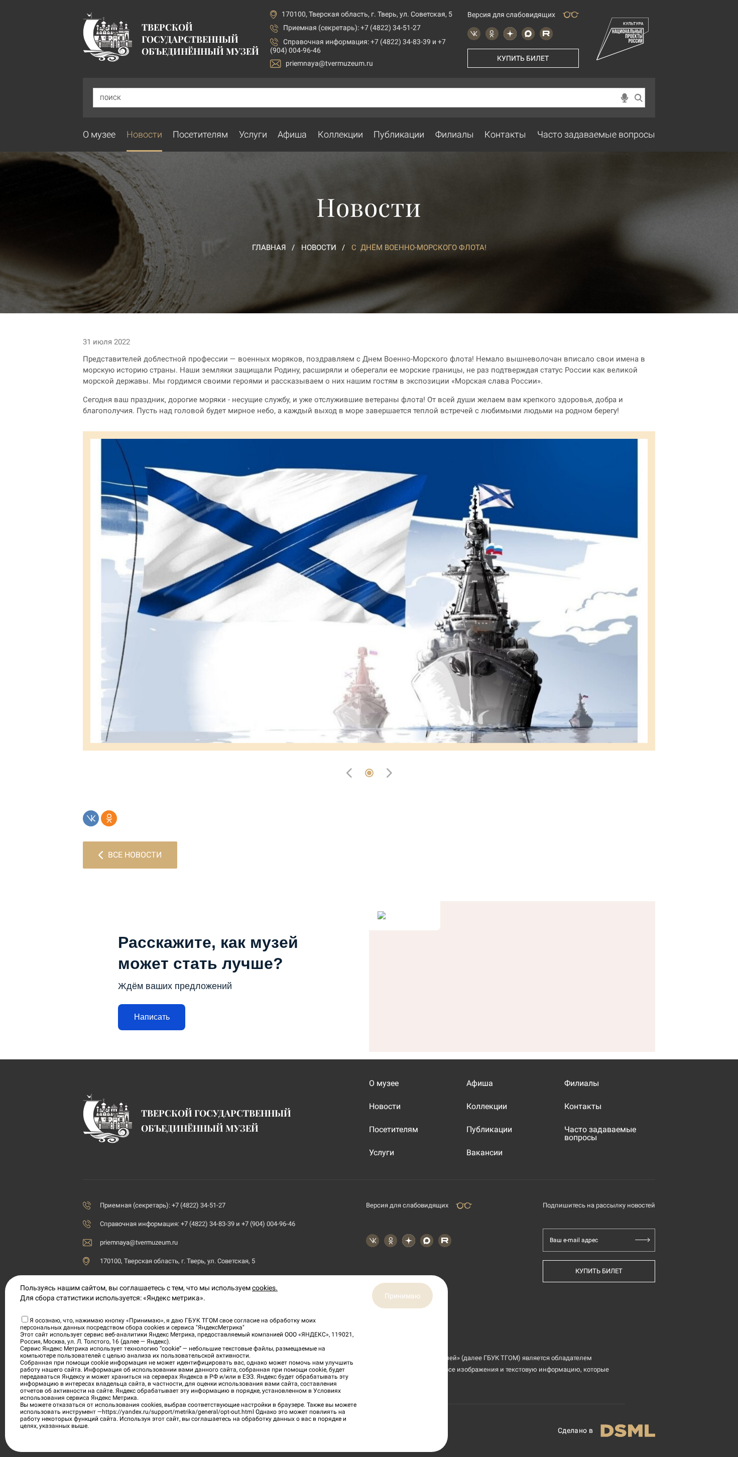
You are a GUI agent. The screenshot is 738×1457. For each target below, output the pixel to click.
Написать (152, 1017)
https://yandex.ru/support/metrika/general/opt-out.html (178, 1411)
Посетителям (200, 134)
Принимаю (402, 1296)
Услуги (253, 134)
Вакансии (484, 1153)
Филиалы (454, 134)
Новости (144, 134)
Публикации (399, 134)
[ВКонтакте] (91, 818)
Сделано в (575, 1430)
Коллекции (340, 134)
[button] (369, 773)
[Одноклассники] (109, 818)
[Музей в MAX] (528, 33)
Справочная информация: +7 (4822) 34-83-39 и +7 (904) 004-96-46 (197, 1224)
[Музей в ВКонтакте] (473, 33)
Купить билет (523, 58)
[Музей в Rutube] (546, 33)
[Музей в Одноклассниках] (492, 33)
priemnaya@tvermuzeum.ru (329, 63)
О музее (99, 134)
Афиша (292, 134)
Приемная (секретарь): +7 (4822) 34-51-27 (352, 28)
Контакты (505, 134)
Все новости (135, 855)
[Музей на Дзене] (510, 33)
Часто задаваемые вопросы (596, 134)
